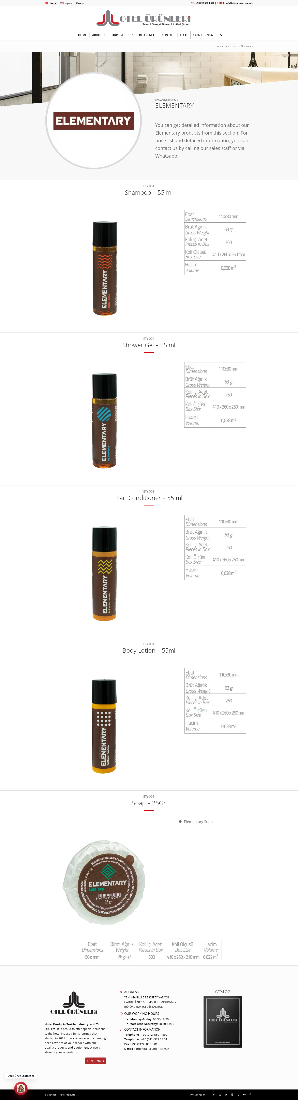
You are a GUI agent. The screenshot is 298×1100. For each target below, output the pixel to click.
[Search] (220, 35)
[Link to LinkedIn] (226, 1095)
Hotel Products (67, 1094)
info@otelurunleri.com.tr (239, 2)
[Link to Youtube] (244, 1095)
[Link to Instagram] (232, 1095)
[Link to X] (220, 1095)
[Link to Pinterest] (250, 1095)
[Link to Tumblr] (238, 1095)
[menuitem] (51, 3)
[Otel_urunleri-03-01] (149, 18)
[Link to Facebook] (214, 1095)
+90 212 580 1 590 (205, 2)
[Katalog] (223, 1022)
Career (80, 2)
